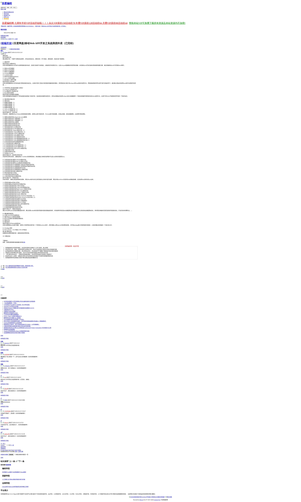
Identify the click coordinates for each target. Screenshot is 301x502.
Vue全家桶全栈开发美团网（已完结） (14, 319)
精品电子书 (7, 15)
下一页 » (3, 443)
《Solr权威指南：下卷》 (10, 303)
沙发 (2, 341)
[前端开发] (6, 43)
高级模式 (3, 448)
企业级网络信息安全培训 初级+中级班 (14, 332)
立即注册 (20, 451)
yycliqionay (7, 366)
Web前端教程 (16, 472)
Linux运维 (5, 486)
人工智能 (4, 479)
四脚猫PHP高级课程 (9, 329)
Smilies (19, 450)
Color (3, 450)
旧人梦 (6, 388)
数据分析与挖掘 (20, 479)
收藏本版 (5, 35)
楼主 (2, 50)
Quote (12, 450)
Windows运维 (11, 486)
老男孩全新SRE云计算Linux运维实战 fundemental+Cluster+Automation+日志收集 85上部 (27, 327)
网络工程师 (25, 486)
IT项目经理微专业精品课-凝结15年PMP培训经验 (17, 326)
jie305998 (6, 354)
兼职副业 (6, 18)
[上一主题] (8, 39)
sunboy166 (7, 434)
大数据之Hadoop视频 (9, 311)
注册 (4, 9)
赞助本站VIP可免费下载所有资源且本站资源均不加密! (157, 23)
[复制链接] (3, 47)
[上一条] (11, 461)
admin (5, 52)
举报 (7, 338)
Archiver (144, 497)
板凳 (2, 352)
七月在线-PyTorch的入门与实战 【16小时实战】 (17, 304)
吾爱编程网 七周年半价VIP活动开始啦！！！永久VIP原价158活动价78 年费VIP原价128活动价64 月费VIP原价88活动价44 (64, 23)
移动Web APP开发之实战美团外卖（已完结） (54, 26)
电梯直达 (3, 49)
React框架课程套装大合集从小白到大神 (16, 267)
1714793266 (7, 411)
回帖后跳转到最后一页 (22, 454)
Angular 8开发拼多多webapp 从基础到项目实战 (16, 331)
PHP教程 (4, 472)
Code (15, 450)
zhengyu (6, 422)
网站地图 (169, 497)
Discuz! (141, 500)
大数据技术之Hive (9, 309)
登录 (16, 451)
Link (9, 450)
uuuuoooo (6, 343)
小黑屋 (152, 497)
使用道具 (3, 338)
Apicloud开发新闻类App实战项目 (13, 322)
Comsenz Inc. (157, 500)
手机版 (148, 497)
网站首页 (9, 12)
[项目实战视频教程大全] (6, 3)
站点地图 (157, 497)
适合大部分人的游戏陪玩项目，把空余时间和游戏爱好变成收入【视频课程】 (25, 321)
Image (6, 450)
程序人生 (6, 17)
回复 (24, 242)
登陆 (2, 9)
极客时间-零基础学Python (11, 313)
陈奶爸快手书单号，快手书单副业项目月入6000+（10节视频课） (22, 324)
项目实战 (6, 13)
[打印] (2, 39)
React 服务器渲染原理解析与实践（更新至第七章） (20, 265)
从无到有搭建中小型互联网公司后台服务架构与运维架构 (19, 301)
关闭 (2, 457)
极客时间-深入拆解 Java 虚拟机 (12, 318)
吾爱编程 (162, 497)
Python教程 (23, 472)
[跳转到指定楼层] (14, 49)
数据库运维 (19, 486)
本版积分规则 (4, 454)
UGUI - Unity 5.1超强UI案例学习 (13, 316)
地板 (2, 364)
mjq (5, 377)
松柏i (5, 400)
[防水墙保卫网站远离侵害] (166, 497)
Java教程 (9, 472)
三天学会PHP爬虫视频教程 (11, 314)
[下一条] (20, 461)
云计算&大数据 (12, 479)
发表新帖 (3, 37)
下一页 (12, 445)
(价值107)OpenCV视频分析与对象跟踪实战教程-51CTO (19, 308)
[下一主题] (14, 39)
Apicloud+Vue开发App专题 (11, 306)
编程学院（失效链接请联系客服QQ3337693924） (20, 26)
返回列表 (3, 446)
